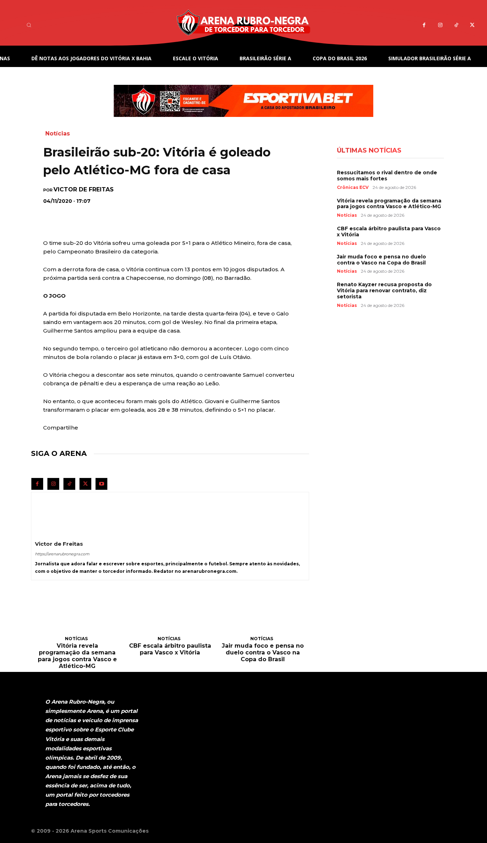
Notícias (57, 133)
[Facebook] (424, 25)
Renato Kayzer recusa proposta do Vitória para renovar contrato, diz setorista (384, 290)
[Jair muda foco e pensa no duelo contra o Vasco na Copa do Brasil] (263, 615)
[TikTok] (456, 25)
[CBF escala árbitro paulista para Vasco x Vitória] (170, 615)
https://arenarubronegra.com (62, 553)
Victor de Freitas (83, 189)
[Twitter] (472, 25)
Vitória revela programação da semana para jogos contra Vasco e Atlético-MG (77, 656)
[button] (29, 25)
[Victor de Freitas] (52, 513)
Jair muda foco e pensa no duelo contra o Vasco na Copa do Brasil (263, 652)
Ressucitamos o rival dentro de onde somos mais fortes (387, 175)
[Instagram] (440, 25)
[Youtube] (101, 484)
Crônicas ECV (353, 187)
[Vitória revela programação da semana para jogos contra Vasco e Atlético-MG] (77, 615)
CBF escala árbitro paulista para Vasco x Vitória (170, 649)
